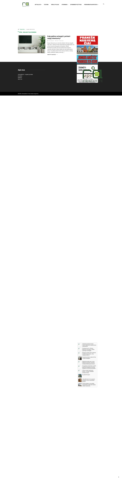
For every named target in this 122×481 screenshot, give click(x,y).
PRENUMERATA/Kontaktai (90, 4)
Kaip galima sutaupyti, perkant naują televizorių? (58, 37)
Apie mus (20, 79)
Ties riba (46, 4)
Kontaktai (20, 76)
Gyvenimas (64, 4)
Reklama (20, 77)
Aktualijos (38, 4)
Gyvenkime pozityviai (75, 4)
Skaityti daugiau (51, 54)
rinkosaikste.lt (51, 40)
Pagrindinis (22, 29)
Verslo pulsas (55, 4)
